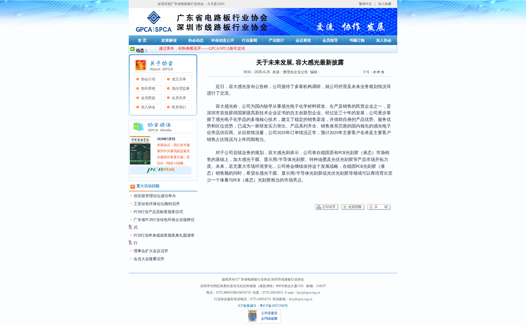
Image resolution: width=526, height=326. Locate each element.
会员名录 (179, 98)
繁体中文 (365, 4)
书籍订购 (357, 40)
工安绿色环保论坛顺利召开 (157, 204)
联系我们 (179, 107)
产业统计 (276, 40)
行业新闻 (249, 40)
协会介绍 (148, 79)
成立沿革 (179, 79)
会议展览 (303, 40)
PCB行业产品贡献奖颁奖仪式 (158, 212)
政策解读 (169, 40)
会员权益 (148, 98)
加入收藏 (384, 4)
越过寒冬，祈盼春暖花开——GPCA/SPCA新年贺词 (197, 48)
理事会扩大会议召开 (151, 251)
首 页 (142, 40)
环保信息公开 (222, 40)
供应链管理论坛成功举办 (155, 196)
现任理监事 (181, 88)
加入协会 (383, 40)
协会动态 (196, 40)
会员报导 (330, 40)
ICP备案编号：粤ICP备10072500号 (263, 306)
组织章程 (148, 88)
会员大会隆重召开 (149, 259)
